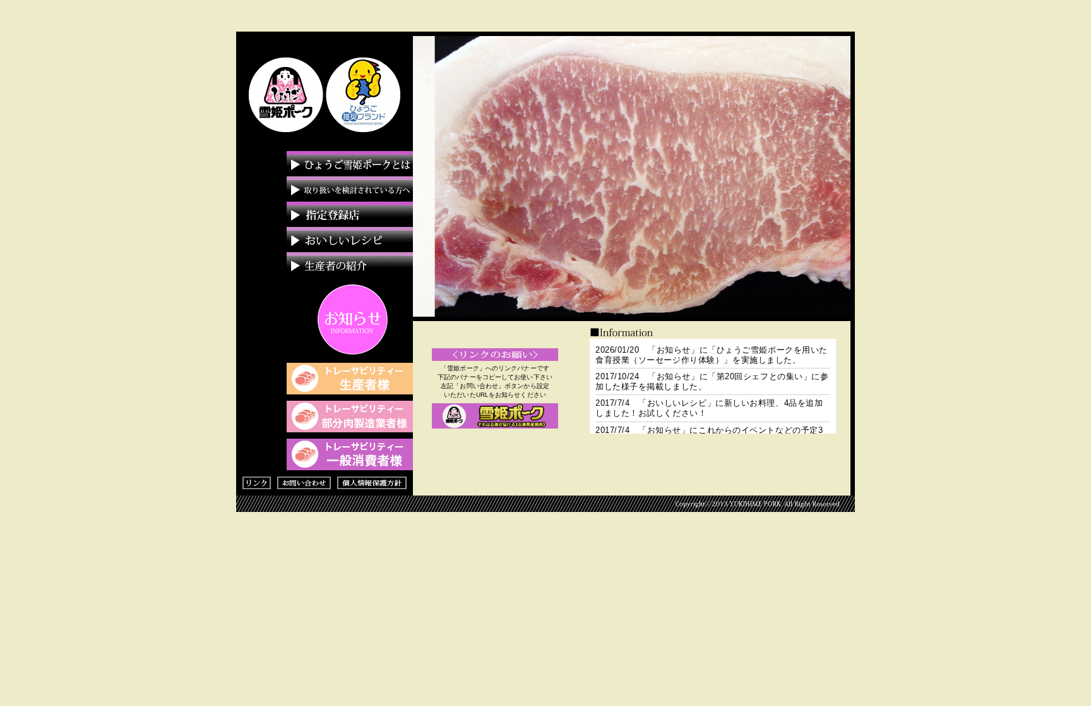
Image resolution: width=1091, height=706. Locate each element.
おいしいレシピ (350, 239)
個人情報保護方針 (372, 483)
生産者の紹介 (350, 264)
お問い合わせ (307, 483)
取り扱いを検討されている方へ (350, 189)
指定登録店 (350, 214)
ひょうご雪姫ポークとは (350, 163)
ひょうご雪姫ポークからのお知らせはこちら (353, 319)
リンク (259, 483)
